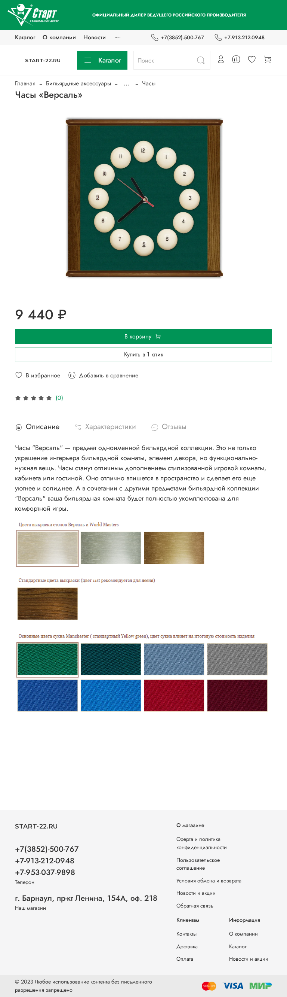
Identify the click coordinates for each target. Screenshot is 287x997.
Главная (25, 83)
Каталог (25, 37)
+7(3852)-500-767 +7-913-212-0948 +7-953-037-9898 (47, 861)
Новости (94, 37)
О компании (59, 37)
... (126, 83)
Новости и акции (196, 893)
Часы (148, 83)
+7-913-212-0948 (244, 37)
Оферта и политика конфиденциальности (201, 843)
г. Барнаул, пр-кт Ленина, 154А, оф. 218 (86, 898)
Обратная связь (194, 905)
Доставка (187, 946)
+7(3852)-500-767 (182, 37)
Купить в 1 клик (143, 354)
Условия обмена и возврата (208, 880)
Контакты (186, 933)
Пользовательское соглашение (198, 864)
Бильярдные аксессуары (78, 83)
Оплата (184, 959)
